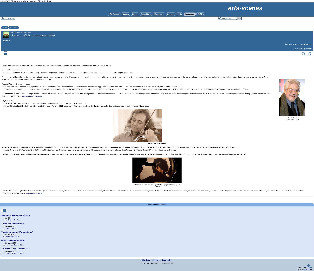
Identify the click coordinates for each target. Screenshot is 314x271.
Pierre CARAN (11, 228)
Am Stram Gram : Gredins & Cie (16, 249)
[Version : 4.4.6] (309, 268)
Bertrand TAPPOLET (13, 220)
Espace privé (167, 260)
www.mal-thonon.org (32, 193)
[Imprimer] (5, 55)
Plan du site (146, 260)
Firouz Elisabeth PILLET (14, 245)
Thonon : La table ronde (12, 224)
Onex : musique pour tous (13, 240)
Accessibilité (5, 1)
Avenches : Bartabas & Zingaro (15, 215)
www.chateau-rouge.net (30, 96)
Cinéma (126, 14)
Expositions (146, 14)
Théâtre (201, 14)
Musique (159, 14)
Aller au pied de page (45, 1)
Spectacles (189, 14)
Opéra (170, 14)
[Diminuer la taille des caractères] (310, 55)
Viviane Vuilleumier (303, 49)
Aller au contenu (16, 1)
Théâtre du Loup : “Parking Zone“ (17, 232)
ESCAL (306, 269)
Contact (156, 260)
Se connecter (9, 18)
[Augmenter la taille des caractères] (303, 55)
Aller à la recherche (29, 1)
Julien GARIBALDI (12, 237)
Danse (134, 14)
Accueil (115, 14)
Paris (179, 14)
